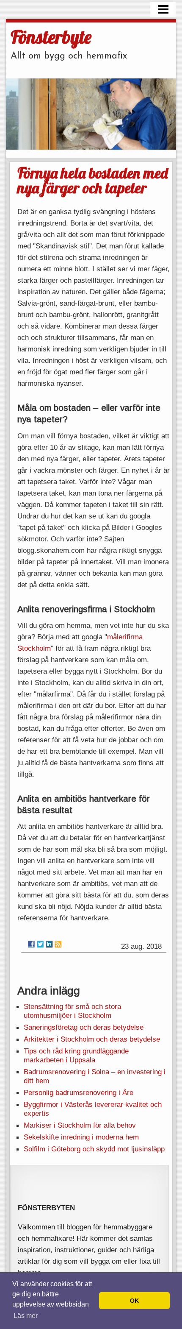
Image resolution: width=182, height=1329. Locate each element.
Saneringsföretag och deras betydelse (83, 1027)
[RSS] (58, 944)
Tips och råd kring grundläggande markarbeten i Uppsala (76, 1055)
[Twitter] (40, 944)
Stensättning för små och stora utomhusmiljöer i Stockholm (72, 1011)
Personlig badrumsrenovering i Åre (78, 1092)
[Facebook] (31, 944)
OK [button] (134, 1300)
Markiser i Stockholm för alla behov (80, 1125)
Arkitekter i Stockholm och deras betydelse (92, 1039)
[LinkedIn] (49, 944)
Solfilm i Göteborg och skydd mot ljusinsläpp (94, 1149)
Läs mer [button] (26, 1315)
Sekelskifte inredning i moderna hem (81, 1137)
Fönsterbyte (51, 36)
